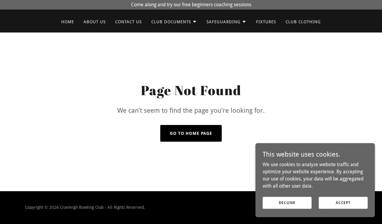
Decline (287, 202)
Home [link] (67, 21)
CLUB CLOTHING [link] (303, 21)
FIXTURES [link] (266, 21)
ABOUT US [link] (95, 21)
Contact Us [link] (128, 21)
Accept (343, 202)
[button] (174, 21)
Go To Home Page (191, 133)
